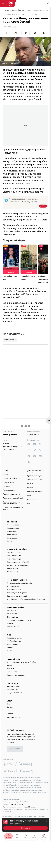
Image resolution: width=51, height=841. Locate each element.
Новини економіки (15, 607)
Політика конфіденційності (13, 498)
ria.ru (14, 27)
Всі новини (12, 522)
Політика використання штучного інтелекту (11, 502)
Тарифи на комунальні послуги (19, 620)
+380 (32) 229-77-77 (17, 804)
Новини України (13, 528)
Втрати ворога (12, 572)
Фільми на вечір (13, 644)
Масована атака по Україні (17, 565)
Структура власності (34, 492)
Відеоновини (12, 535)
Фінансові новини (14, 617)
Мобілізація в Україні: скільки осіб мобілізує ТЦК (26, 599)
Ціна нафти (11, 610)
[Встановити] (25, 825)
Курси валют (12, 614)
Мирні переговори (14, 559)
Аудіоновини (12, 538)
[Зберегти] (44, 33)
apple (26, 764)
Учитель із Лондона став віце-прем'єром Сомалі (37, 10)
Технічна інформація (34, 480)
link (28, 444)
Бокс (8, 704)
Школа (9, 665)
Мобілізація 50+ (13, 586)
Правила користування (11, 494)
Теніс (9, 710)
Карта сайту (31, 499)
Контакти (30, 484)
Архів (29, 495)
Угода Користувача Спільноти (34, 471)
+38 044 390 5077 (33, 435)
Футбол (10, 707)
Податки (10, 623)
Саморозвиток (12, 672)
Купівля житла (12, 689)
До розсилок (15, 749)
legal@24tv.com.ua (30, 807)
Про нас (6, 470)
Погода (9, 541)
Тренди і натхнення (14, 693)
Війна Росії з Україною (17, 549)
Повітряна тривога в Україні (18, 562)
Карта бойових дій (14, 556)
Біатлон (10, 714)
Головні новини (13, 525)
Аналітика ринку (13, 686)
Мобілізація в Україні (17, 580)
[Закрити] (46, 821)
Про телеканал (8, 482)
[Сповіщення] (48, 3)
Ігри (28, 503)
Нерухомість (12, 683)
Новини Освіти (13, 659)
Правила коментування (35, 476)
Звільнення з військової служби (19, 583)
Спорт (9, 701)
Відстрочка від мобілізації (17, 596)
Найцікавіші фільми (14, 638)
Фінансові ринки (18, 10)
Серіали (10, 651)
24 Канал (6, 10)
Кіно (9, 635)
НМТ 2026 (10, 669)
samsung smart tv (26, 771)
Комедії (10, 648)
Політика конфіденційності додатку (13, 508)
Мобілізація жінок (14, 589)
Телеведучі (7, 486)
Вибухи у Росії (12, 569)
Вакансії (30, 488)
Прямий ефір (12, 531)
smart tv (10, 771)
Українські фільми (14, 641)
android (10, 764)
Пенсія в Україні (13, 627)
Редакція (6, 474)
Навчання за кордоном (16, 675)
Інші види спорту (13, 717)
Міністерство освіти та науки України (21, 662)
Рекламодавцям (8, 490)
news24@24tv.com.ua (11, 435)
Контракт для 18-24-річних (17, 593)
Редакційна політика (10, 478)
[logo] (10, 3)
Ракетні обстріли (13, 552)
